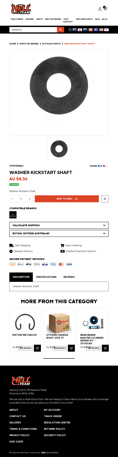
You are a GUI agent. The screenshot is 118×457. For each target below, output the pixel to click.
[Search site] (60, 29)
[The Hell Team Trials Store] (20, 8)
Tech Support (68, 20)
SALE (97, 19)
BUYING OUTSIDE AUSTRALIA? (31, 233)
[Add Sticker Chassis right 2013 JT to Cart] (71, 348)
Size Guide (16, 441)
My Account (52, 410)
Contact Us (17, 416)
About (13, 410)
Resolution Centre (57, 422)
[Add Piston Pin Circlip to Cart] (37, 348)
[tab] (21, 277)
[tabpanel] (25, 330)
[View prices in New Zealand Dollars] (85, 29)
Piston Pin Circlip (24, 335)
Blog (104, 19)
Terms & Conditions (23, 429)
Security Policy (55, 435)
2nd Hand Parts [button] (84, 19)
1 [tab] (59, 358)
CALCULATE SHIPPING (26, 225)
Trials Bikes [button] (17, 19)
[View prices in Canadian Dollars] (90, 29)
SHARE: (94, 166)
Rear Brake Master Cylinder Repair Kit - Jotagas (91, 339)
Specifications (46, 277)
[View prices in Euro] (96, 29)
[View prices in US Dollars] (101, 29)
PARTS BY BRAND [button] (53, 19)
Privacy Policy (19, 435)
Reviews (69, 277)
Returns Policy (54, 429)
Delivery (15, 422)
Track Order (53, 416)
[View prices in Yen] (80, 29)
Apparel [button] (29, 19)
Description (21, 277)
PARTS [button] (39, 19)
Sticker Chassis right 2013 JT (57, 336)
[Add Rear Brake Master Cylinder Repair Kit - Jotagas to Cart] (105, 348)
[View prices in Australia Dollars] (74, 29)
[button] (105, 198)
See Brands (26, 348)
